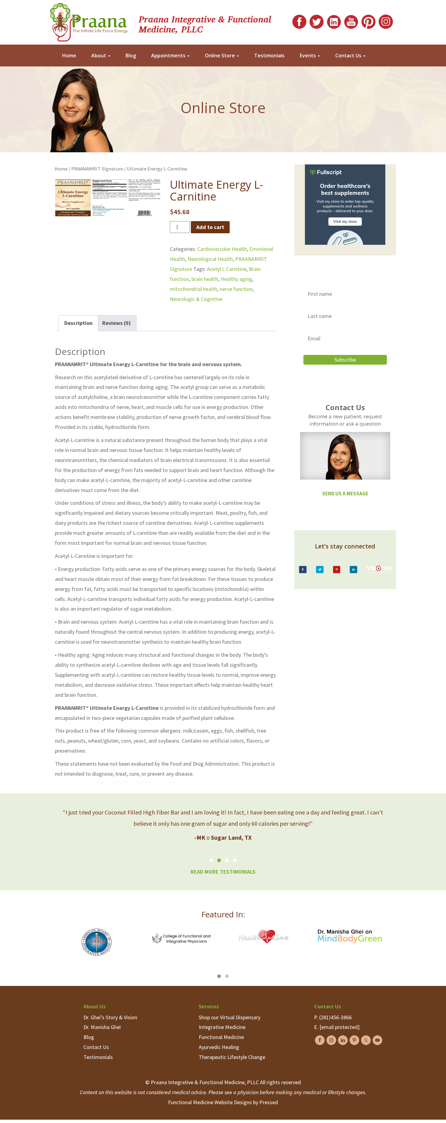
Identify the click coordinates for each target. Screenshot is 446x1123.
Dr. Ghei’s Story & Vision (110, 1017)
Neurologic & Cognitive (196, 298)
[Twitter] (317, 20)
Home (69, 55)
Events (308, 55)
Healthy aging (236, 278)
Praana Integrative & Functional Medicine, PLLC (205, 23)
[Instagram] (386, 20)
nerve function (236, 288)
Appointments (169, 55)
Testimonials (269, 55)
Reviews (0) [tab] (116, 322)
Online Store (220, 55)
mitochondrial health (193, 288)
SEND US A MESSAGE (345, 493)
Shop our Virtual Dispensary (229, 1017)
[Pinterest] (368, 20)
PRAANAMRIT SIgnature (97, 169)
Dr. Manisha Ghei (102, 1027)
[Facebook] (299, 20)
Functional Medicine (221, 1037)
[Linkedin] (334, 20)
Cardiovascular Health (222, 248)
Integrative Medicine (222, 1027)
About (99, 55)
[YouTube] (351, 20)
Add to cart (210, 227)
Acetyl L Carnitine (226, 268)
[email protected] (339, 1027)
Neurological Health (210, 258)
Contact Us (349, 55)
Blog (131, 55)
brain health (204, 278)
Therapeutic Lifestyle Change (232, 1057)
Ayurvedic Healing (219, 1047)
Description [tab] (78, 322)
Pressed (268, 1102)
